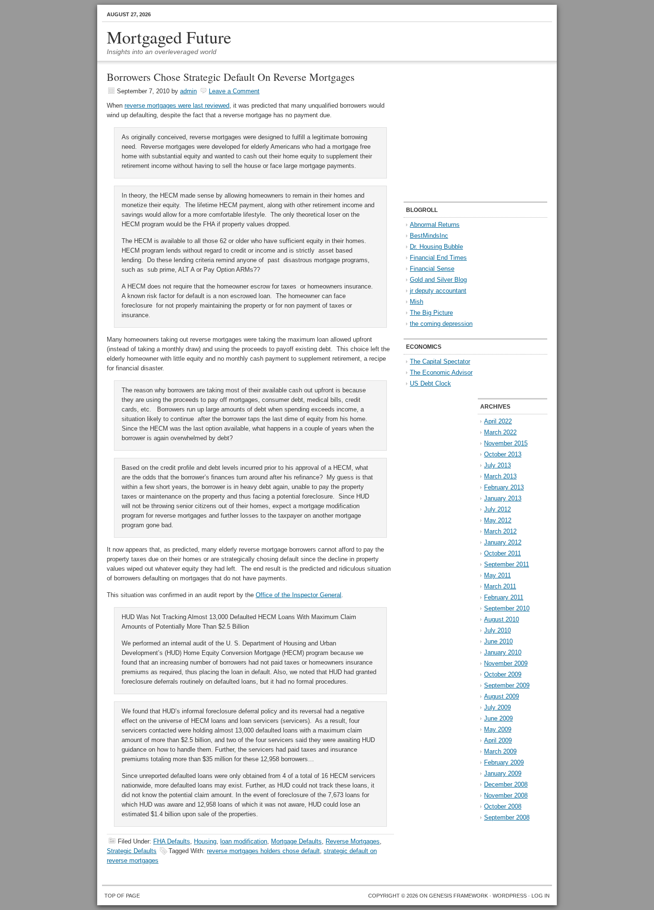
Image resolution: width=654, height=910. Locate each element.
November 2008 (506, 795)
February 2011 (503, 597)
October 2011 (502, 553)
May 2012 (497, 520)
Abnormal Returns (435, 224)
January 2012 (502, 542)
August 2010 (501, 619)
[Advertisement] (463, 132)
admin (188, 91)
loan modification (243, 841)
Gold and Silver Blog (438, 279)
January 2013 (502, 498)
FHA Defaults (171, 841)
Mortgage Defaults (296, 841)
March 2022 (500, 432)
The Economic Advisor (441, 372)
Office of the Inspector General (298, 595)
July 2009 (497, 707)
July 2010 (497, 630)
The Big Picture (431, 312)
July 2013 (497, 465)
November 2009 (506, 663)
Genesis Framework (458, 896)
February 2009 (504, 762)
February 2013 (504, 487)
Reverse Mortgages (353, 841)
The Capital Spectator (440, 361)
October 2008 (502, 806)
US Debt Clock (430, 383)
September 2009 (507, 685)
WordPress (510, 896)
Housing (205, 841)
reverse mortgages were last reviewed (176, 105)
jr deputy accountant (438, 290)
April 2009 (498, 740)
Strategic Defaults (132, 851)
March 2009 (500, 751)
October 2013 (502, 454)
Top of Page (122, 896)
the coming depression (441, 323)
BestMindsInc (429, 235)
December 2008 (506, 784)
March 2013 (500, 476)
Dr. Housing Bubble (436, 246)
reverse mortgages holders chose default (263, 851)
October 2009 (502, 674)
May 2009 (497, 729)
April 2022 (498, 421)
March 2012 (500, 531)
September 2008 (507, 817)
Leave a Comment (234, 91)
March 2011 (500, 586)
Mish (416, 301)
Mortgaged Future (169, 36)
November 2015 (506, 443)
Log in (540, 896)
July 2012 (497, 509)
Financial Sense (432, 268)
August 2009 (501, 696)
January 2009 (502, 773)
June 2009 (498, 718)
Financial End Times (438, 257)
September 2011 (506, 564)
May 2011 (497, 575)
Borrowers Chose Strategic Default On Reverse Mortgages (231, 77)
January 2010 (502, 652)
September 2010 (507, 608)
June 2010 (498, 641)
